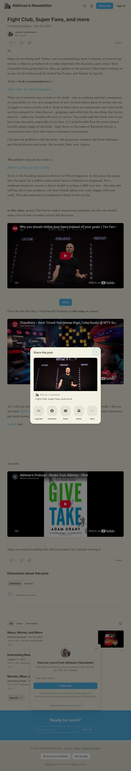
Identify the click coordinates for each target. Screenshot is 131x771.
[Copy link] (39, 411)
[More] (92, 411)
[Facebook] (52, 411)
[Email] (65, 411)
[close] (96, 351)
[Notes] (79, 411)
